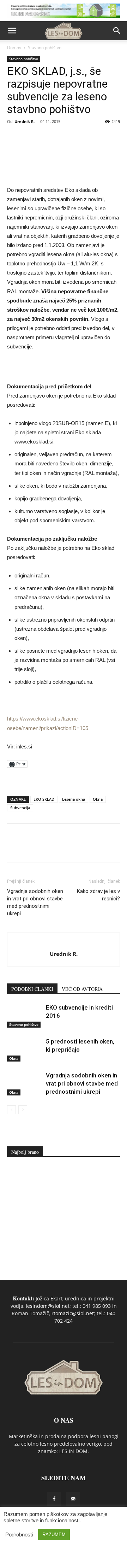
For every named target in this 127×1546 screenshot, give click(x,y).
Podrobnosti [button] (19, 1535)
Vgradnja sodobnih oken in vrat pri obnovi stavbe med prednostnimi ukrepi (35, 902)
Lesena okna (73, 799)
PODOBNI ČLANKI (32, 989)
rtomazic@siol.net (73, 1313)
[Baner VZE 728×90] (63, 779)
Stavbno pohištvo (44, 48)
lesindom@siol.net (47, 1306)
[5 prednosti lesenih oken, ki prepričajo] (24, 1049)
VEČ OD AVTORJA (82, 989)
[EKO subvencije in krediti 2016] (24, 1016)
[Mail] (73, 1499)
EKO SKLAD (44, 799)
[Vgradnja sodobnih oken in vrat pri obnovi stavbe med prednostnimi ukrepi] (24, 1083)
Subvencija (20, 807)
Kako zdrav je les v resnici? (98, 895)
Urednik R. (24, 121)
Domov (14, 48)
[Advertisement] (63, 1215)
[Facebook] (54, 1499)
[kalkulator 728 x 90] (63, 11)
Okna (98, 799)
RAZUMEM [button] (54, 1534)
